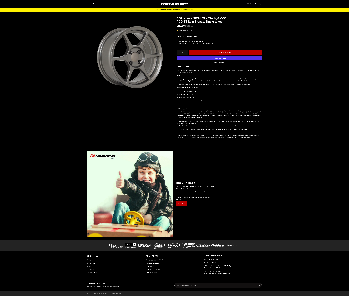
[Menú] (89, 4)
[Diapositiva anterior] (88, 10)
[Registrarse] (259, 285)
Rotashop (93, 293)
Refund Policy (91, 266)
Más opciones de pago (219, 62)
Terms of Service (92, 272)
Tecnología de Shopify (102, 293)
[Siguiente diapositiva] (260, 10)
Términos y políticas (115, 293)
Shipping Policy (91, 269)
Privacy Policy (91, 263)
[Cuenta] (256, 4)
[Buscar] (94, 4)
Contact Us (181, 204)
